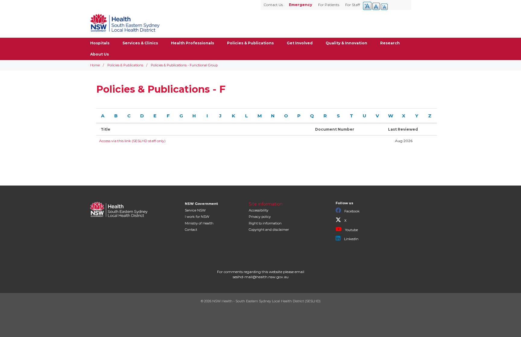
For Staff (352, 4)
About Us (99, 54)
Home (95, 65)
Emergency (300, 4)
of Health (199, 223)
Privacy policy (260, 217)
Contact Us (273, 4)
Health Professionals (192, 43)
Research (390, 43)
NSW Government (201, 204)
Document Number (334, 129)
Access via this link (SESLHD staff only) (132, 140)
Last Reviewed (403, 129)
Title (105, 129)
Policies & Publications (250, 43)
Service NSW (195, 210)
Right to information (265, 223)
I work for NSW (197, 217)
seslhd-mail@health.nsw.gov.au (261, 277)
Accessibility (258, 210)
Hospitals (99, 43)
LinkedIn (350, 239)
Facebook (351, 211)
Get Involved (300, 43)
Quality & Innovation (346, 43)
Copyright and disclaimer (269, 229)
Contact (191, 229)
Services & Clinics (140, 43)
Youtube (351, 230)
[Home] (125, 23)
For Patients (328, 4)
